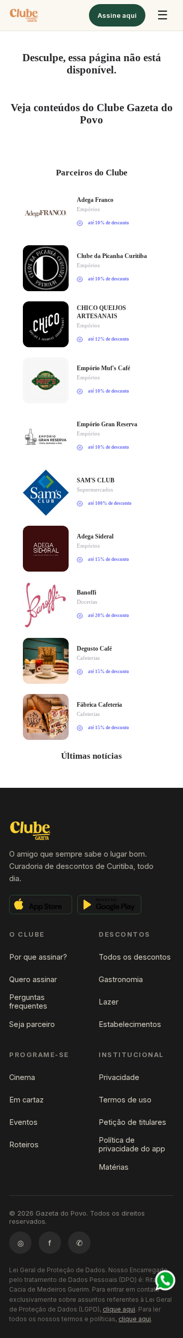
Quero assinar (33, 979)
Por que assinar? (38, 957)
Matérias (114, 1167)
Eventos (23, 1122)
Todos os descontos (135, 957)
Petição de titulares (132, 1122)
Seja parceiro (32, 1024)
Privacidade (119, 1077)
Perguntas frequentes (28, 1001)
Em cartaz (26, 1099)
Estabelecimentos (130, 1024)
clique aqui (119, 1309)
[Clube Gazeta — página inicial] (24, 15)
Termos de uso (125, 1099)
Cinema (22, 1077)
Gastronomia (121, 979)
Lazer (108, 1001)
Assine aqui (117, 15)
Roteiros (24, 1144)
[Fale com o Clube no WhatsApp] (165, 1280)
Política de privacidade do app (132, 1144)
